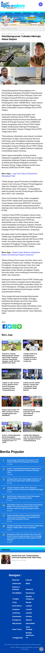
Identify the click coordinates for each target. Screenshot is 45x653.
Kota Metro (17, 606)
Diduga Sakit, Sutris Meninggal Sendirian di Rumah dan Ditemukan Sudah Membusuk (24, 480)
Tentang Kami (25, 649)
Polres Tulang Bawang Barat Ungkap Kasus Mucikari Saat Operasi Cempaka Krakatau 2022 (24, 470)
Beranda (8, 13)
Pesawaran (16, 616)
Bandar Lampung (30, 597)
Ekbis (36, 13)
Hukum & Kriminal (16, 588)
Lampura (15, 609)
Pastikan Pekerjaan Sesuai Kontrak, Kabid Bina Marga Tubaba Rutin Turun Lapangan (25, 526)
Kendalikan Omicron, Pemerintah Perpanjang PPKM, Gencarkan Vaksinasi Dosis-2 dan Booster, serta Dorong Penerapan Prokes (24, 506)
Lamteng (16, 613)
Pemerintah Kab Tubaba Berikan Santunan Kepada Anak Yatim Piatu (26, 556)
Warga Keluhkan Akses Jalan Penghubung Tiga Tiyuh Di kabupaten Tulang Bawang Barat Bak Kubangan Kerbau (23, 517)
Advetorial (27, 13)
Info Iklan (36, 647)
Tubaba (14, 29)
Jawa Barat (30, 623)
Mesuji (28, 602)
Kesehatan (30, 593)
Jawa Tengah (29, 628)
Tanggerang (17, 638)
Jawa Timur (17, 629)
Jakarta (29, 620)
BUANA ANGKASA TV (30, 635)
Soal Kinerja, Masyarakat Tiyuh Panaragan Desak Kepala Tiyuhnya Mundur (23, 497)
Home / (4, 29)
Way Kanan (16, 623)
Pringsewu (16, 620)
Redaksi (18, 647)
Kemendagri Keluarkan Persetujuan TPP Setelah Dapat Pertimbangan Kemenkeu (22, 461)
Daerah (17, 13)
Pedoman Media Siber (27, 647)
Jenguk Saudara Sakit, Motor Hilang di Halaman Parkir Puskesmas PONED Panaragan (25, 488)
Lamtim (29, 613)
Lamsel (29, 609)
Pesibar (29, 616)
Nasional (29, 589)
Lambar (29, 606)
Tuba (14, 602)
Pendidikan (17, 593)
